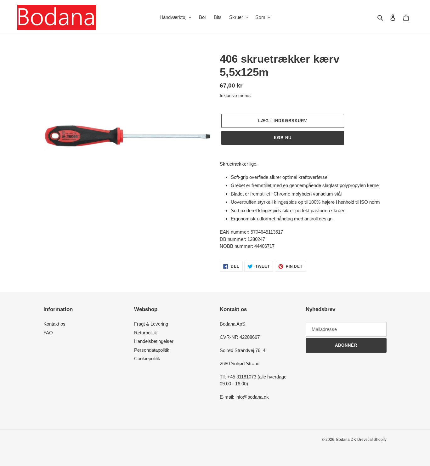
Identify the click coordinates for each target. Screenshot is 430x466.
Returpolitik (145, 332)
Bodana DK (346, 439)
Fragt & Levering (151, 324)
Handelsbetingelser (153, 341)
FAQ (48, 332)
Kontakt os (54, 324)
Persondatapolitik (151, 350)
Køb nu (282, 137)
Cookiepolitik (147, 358)
